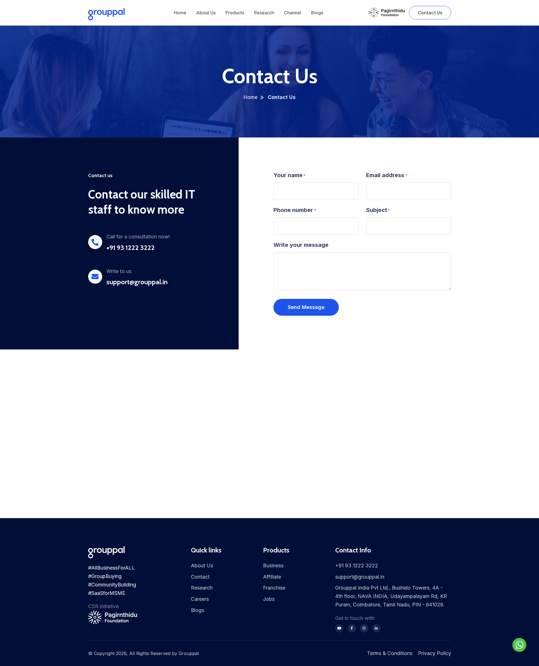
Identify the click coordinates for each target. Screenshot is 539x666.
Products (234, 12)
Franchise (274, 588)
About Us (206, 12)
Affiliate (272, 577)
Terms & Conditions (389, 653)
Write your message (300, 244)
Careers (200, 599)
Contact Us (430, 12)
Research (264, 12)
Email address (385, 175)
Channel (292, 12)
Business (273, 565)
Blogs (317, 12)
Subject (376, 210)
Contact (200, 577)
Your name (288, 175)
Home (180, 12)
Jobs (269, 599)
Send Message (306, 307)
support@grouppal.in (137, 282)
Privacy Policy (434, 653)
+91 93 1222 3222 (130, 247)
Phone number (293, 210)
